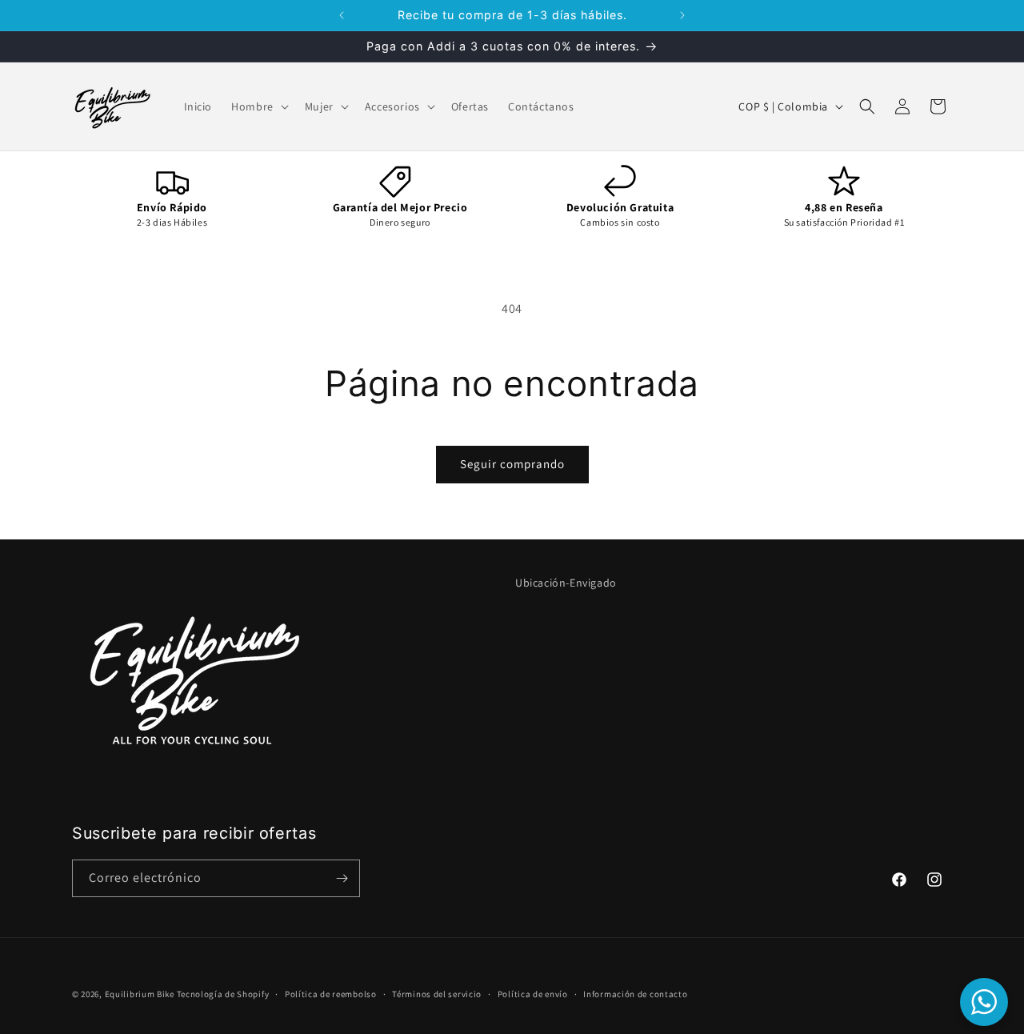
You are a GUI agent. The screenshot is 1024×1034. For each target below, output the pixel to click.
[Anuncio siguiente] (682, 15)
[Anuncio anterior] (341, 15)
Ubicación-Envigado (566, 582)
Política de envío (533, 994)
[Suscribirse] (341, 878)
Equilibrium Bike (139, 994)
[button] (258, 106)
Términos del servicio (437, 994)
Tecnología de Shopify (223, 994)
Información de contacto (635, 994)
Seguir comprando (512, 463)
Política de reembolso (331, 994)
